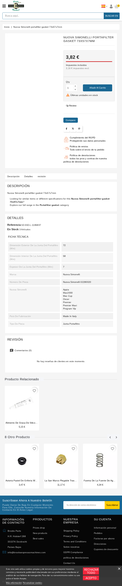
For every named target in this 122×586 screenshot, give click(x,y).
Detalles (28, 176)
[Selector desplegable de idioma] (104, 6)
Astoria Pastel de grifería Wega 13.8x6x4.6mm (30, 480)
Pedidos (98, 533)
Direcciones (100, 544)
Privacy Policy (70, 536)
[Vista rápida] (28, 403)
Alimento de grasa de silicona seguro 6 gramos (31, 422)
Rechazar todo (91, 571)
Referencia (14, 225)
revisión (42, 176)
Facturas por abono (104, 538)
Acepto (91, 578)
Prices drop (39, 527)
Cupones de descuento (106, 549)
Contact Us (69, 563)
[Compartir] (66, 128)
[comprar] (16, 403)
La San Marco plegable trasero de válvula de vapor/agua (75, 480)
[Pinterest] (79, 128)
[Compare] (21, 403)
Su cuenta (102, 519)
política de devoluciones (76, 557)
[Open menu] (4, 6)
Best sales (38, 538)
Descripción (13, 176)
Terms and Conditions (74, 541)
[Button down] (75, 89)
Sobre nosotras (71, 547)
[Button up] (75, 86)
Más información (14, 582)
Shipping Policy (71, 530)
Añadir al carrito (97, 87)
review (72, 105)
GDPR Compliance (73, 552)
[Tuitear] (73, 128)
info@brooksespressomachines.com (27, 552)
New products (40, 533)
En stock (13, 229)
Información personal (105, 527)
